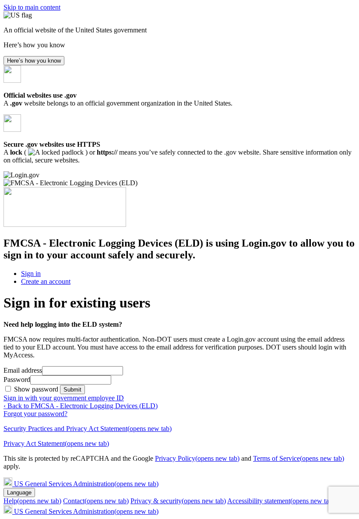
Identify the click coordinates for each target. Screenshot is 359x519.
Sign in (31, 273)
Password (17, 379)
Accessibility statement (280, 501)
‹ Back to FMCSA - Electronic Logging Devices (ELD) (81, 406)
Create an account (45, 281)
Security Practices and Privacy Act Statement (88, 428)
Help (32, 501)
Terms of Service (298, 458)
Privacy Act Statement (56, 443)
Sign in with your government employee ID (64, 398)
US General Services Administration (86, 483)
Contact (96, 501)
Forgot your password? (35, 413)
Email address (23, 370)
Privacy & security (178, 501)
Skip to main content (32, 7)
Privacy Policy (197, 458)
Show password (37, 389)
